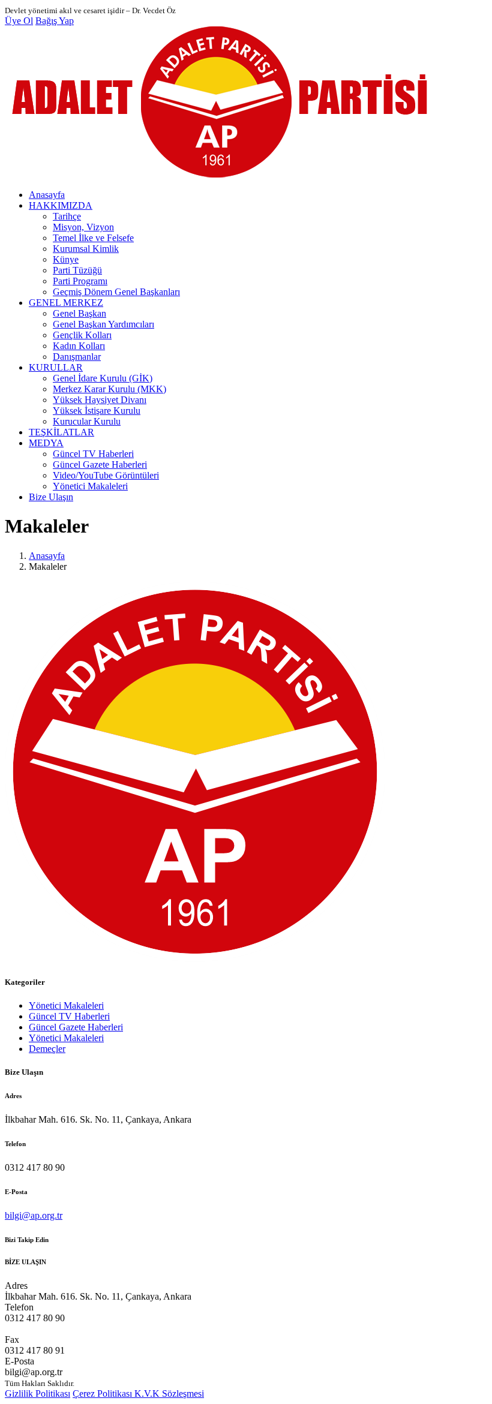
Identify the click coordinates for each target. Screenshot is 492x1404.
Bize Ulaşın (51, 497)
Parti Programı (80, 281)
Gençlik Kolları (82, 335)
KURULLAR (56, 367)
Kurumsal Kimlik (86, 248)
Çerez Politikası (103, 1393)
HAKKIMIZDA (60, 205)
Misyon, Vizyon (83, 227)
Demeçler (47, 1049)
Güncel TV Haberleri (93, 454)
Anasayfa (47, 195)
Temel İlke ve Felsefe (93, 238)
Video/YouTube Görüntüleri (106, 475)
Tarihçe (67, 216)
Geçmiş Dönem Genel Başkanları (116, 292)
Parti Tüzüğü (77, 270)
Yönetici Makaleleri (90, 486)
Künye (66, 259)
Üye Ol (19, 21)
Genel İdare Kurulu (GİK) (102, 378)
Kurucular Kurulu (87, 421)
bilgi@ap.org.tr (33, 1215)
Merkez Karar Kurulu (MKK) (109, 389)
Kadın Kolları (79, 346)
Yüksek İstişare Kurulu (96, 410)
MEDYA (46, 443)
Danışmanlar (77, 356)
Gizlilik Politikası (37, 1393)
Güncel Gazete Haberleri (100, 464)
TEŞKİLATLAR (61, 432)
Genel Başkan (79, 313)
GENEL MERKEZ (66, 302)
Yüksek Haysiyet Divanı (99, 400)
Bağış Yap (54, 21)
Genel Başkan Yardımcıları (103, 324)
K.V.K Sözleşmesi (169, 1393)
